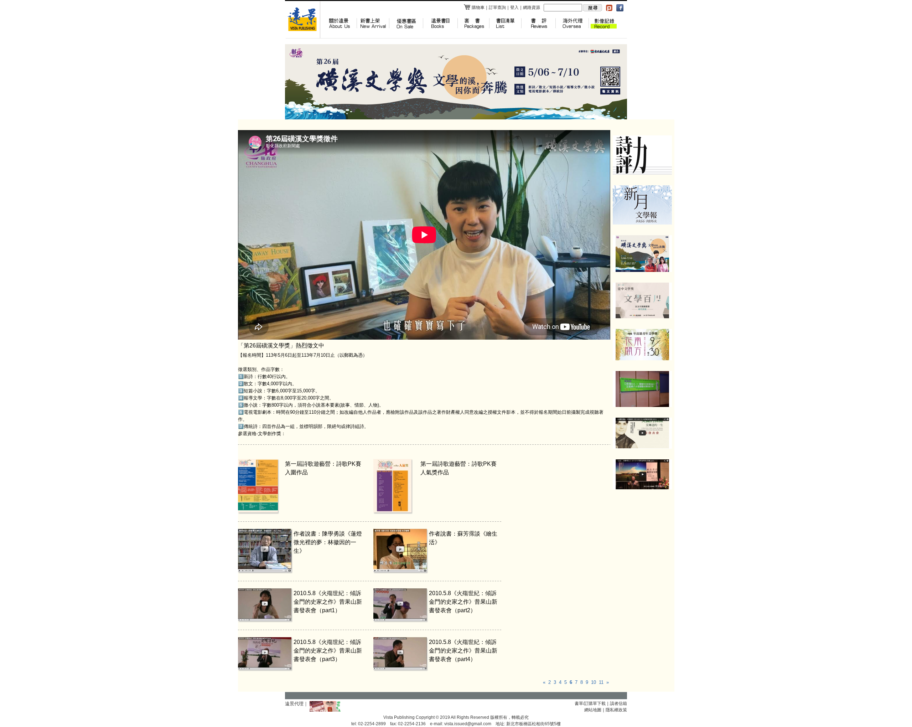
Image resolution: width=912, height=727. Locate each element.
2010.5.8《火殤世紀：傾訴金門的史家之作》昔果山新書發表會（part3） (328, 650)
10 (593, 682)
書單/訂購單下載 (590, 703)
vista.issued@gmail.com (467, 723)
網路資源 (531, 7)
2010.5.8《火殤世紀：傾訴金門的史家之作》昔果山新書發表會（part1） (328, 601)
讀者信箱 (618, 703)
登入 (514, 7)
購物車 (478, 7)
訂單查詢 (497, 7)
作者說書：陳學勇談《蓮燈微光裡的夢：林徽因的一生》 (328, 542)
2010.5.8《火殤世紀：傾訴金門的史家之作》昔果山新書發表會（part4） (463, 650)
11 (601, 682)
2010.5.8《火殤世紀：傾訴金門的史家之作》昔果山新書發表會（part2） (463, 601)
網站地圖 (592, 709)
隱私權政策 (616, 709)
